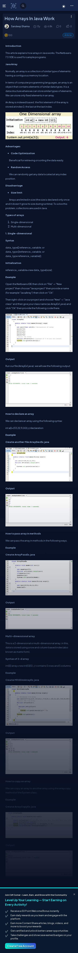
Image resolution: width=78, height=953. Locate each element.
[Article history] (35, 26)
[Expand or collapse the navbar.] (4, 6)
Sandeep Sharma (20, 26)
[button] (71, 5)
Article (68, 35)
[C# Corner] (14, 6)
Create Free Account (20, 946)
